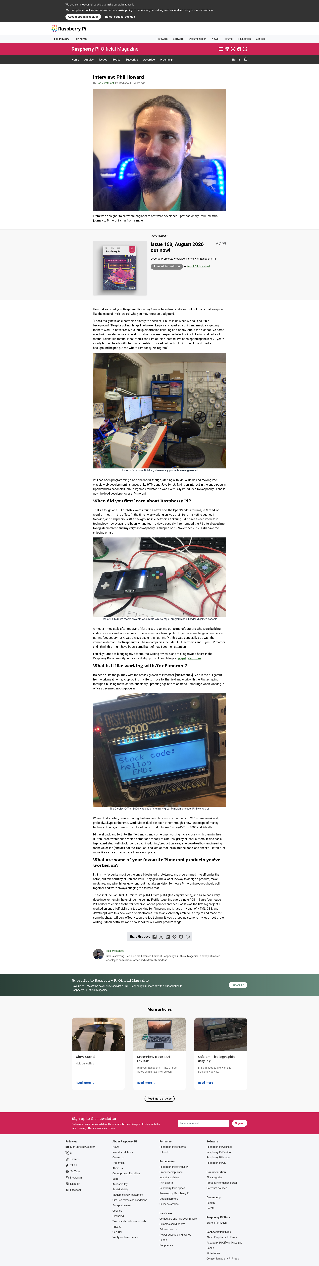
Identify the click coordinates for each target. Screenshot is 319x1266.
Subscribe (132, 59)
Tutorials (164, 1152)
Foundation (244, 38)
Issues (103, 59)
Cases (163, 1240)
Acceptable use (121, 1205)
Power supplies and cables (175, 1234)
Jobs (115, 1178)
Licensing (118, 1216)
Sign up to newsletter (82, 1146)
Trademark (118, 1162)
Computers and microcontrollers (178, 1218)
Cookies (117, 1210)
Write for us (213, 1253)
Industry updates (169, 1177)
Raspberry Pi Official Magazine (224, 1242)
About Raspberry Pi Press (222, 1237)
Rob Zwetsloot (105, 83)
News (215, 38)
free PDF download (198, 266)
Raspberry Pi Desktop (219, 1152)
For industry (61, 38)
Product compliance (171, 1172)
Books (116, 59)
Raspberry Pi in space (172, 1188)
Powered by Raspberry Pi (174, 1193)
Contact (260, 38)
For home (81, 38)
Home (75, 59)
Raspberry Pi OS (216, 1162)
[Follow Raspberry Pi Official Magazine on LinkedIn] (227, 49)
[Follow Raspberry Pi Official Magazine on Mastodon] (245, 49)
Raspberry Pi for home (173, 1146)
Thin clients (166, 1182)
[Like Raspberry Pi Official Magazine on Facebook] (233, 49)
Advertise (149, 59)
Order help (166, 59)
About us (117, 1168)
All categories (215, 1177)
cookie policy (124, 10)
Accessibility (120, 1184)
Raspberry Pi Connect (219, 1146)
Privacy (116, 1226)
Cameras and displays (172, 1224)
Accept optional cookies (83, 16)
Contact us (118, 1157)
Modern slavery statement (127, 1194)
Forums (228, 38)
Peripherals (166, 1245)
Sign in (236, 59)
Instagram (76, 1177)
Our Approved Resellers (126, 1173)
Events (210, 1208)
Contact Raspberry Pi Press (223, 1258)
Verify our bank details (125, 1237)
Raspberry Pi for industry (174, 1166)
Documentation (197, 38)
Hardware (162, 38)
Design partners (169, 1198)
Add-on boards (168, 1229)
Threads (75, 1159)
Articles (89, 59)
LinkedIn (75, 1183)
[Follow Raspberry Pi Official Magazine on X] (239, 49)
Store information (217, 1222)
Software (178, 38)
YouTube (75, 1171)
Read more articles (160, 1098)
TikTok (74, 1165)
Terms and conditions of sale (129, 1221)
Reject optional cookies (120, 16)
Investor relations (122, 1152)
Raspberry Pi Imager (218, 1157)
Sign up (239, 1123)
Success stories (169, 1204)
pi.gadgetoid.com (189, 658)
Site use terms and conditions (129, 1200)
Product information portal (222, 1182)
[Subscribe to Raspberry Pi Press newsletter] (221, 49)
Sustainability (120, 1189)
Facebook (76, 1190)
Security (117, 1232)
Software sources (217, 1188)
